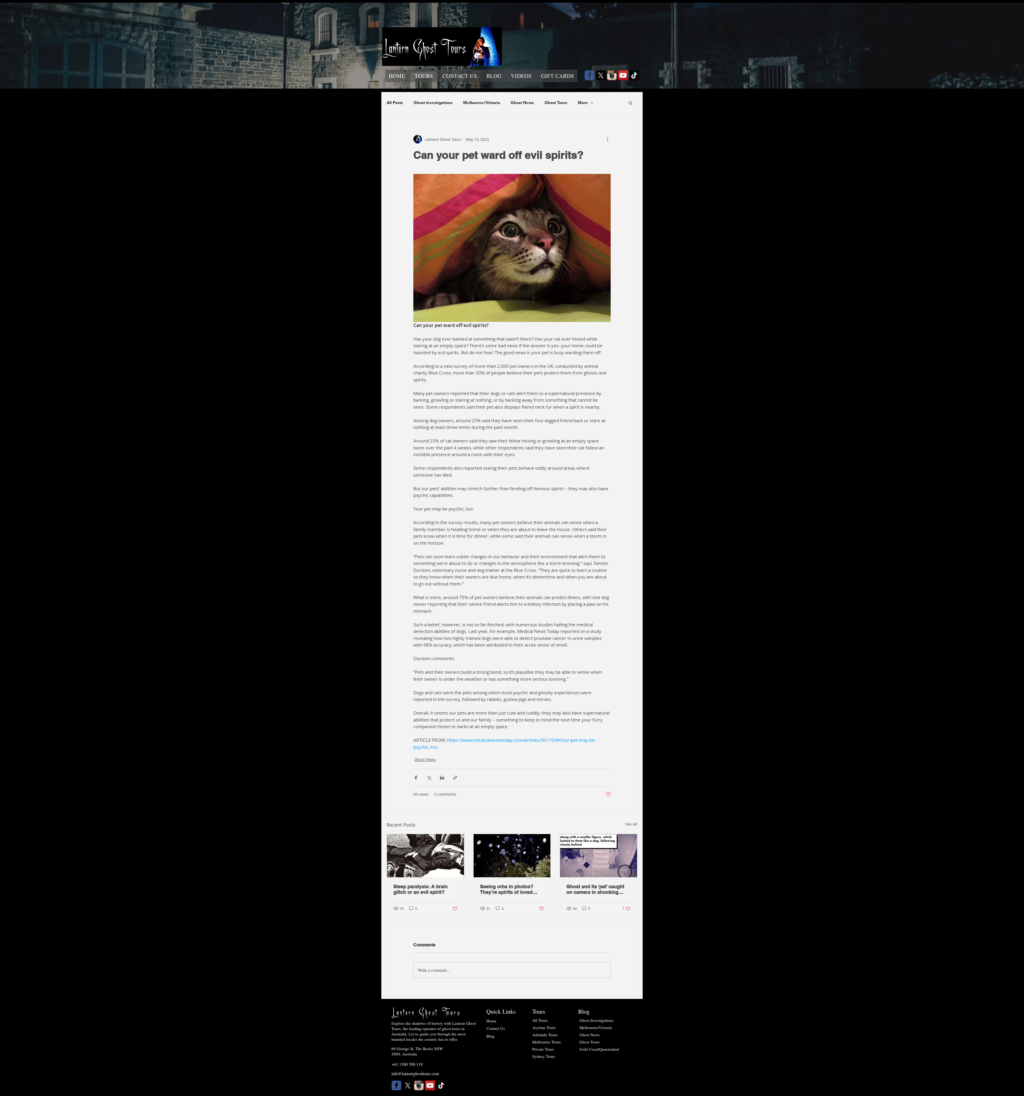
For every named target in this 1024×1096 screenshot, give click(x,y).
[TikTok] (634, 75)
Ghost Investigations (433, 102)
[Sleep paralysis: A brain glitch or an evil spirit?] (425, 855)
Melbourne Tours (546, 1042)
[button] (424, 76)
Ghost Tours (556, 102)
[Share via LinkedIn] (442, 777)
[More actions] (607, 139)
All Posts (395, 102)
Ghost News (522, 102)
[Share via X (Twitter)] (428, 777)
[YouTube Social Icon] (623, 75)
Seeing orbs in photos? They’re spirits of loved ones (506, 889)
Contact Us (495, 1028)
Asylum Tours (544, 1027)
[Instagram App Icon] (612, 75)
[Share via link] (455, 777)
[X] (601, 75)
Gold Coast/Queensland (599, 1049)
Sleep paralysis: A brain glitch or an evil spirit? (420, 889)
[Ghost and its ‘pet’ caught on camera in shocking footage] (598, 855)
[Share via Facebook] (415, 777)
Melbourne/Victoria (481, 102)
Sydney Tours (543, 1056)
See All (631, 824)
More (583, 102)
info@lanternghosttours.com (415, 1073)
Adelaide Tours (545, 1034)
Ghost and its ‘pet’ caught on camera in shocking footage (595, 889)
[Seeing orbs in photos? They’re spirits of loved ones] (512, 855)
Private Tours (543, 1049)
